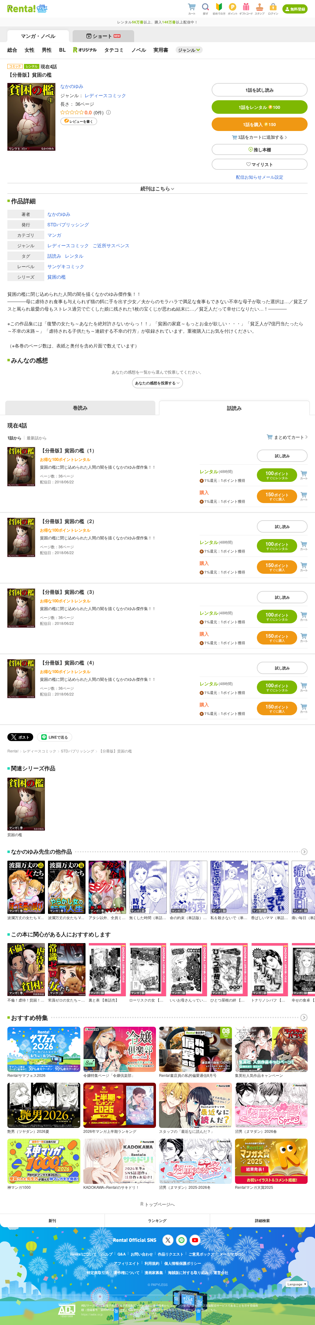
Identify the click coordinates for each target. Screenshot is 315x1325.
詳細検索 (262, 1220)
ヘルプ (107, 1254)
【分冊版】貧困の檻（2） (68, 521)
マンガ (54, 235)
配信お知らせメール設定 (259, 177)
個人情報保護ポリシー (182, 1263)
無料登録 (297, 9)
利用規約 (152, 1263)
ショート (106, 35)
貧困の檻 (56, 276)
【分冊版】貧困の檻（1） (68, 450)
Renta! (12, 750)
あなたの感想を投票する (155, 383)
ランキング (157, 1220)
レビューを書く (81, 121)
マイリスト (262, 164)
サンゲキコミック (65, 266)
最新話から (37, 438)
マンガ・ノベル (38, 35)
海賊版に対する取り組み (188, 1272)
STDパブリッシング (68, 224)
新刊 (52, 1220)
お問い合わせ (142, 1254)
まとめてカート (289, 437)
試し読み (282, 455)
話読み (54, 255)
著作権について (127, 1272)
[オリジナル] (85, 50)
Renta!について (83, 1254)
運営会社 (220, 1272)
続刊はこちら (155, 188)
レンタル (74, 255)
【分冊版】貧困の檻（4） (68, 662)
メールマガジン (232, 1254)
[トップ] (21, 8)
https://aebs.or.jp (92, 1314)
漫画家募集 (154, 1272)
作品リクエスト (171, 1254)
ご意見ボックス (201, 1254)
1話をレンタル (259, 107)
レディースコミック (105, 95)
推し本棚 (262, 149)
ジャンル (186, 50)
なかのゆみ (71, 86)
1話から (14, 438)
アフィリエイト (127, 1263)
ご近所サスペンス (111, 245)
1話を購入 (259, 124)
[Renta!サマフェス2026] (41, 9)
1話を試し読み (259, 90)
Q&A (122, 1254)
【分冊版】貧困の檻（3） (68, 591)
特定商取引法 (98, 1272)
